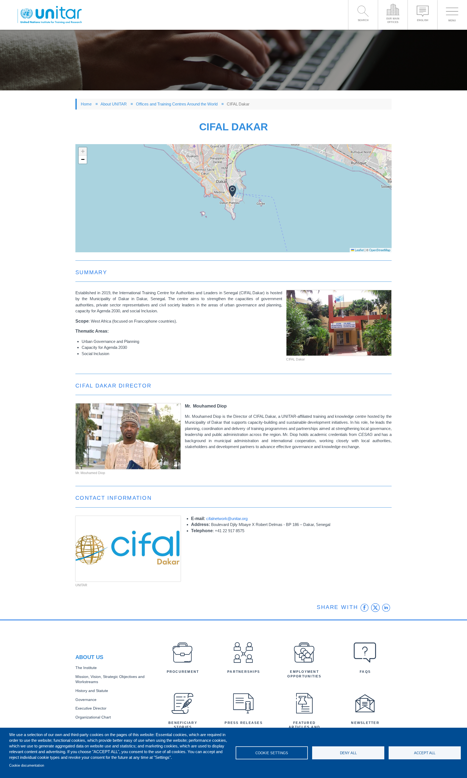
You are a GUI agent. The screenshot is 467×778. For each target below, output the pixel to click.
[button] (232, 191)
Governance (85, 700)
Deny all (348, 753)
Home (86, 104)
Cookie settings (271, 753)
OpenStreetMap (379, 250)
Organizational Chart (93, 717)
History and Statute (91, 691)
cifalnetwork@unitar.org (227, 518)
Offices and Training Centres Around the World (177, 104)
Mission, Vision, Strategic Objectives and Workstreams (110, 679)
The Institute (86, 668)
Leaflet (359, 250)
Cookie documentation (26, 765)
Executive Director (90, 708)
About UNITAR (114, 104)
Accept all (424, 753)
